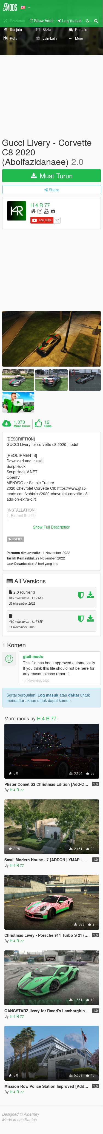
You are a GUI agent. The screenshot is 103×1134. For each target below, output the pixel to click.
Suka (48, 426)
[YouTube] (46, 211)
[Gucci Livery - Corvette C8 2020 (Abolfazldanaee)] (51, 339)
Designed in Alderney (20, 1114)
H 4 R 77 (40, 204)
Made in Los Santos (19, 1119)
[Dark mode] (87, 20)
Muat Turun (55, 175)
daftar (73, 695)
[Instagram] (39, 211)
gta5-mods (33, 656)
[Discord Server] (53, 211)
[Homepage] (33, 211)
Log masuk (48, 695)
